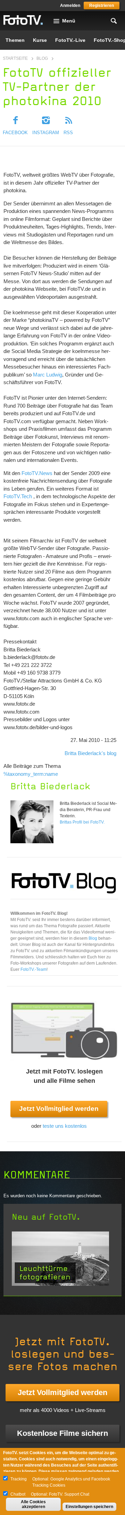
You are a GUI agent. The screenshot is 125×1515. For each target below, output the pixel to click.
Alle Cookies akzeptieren (33, 1504)
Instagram (45, 132)
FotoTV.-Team (33, 969)
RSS (68, 132)
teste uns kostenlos (65, 1126)
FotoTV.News (37, 473)
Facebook (15, 132)
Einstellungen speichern (89, 1506)
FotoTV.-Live (70, 40)
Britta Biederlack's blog (90, 753)
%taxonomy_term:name (30, 774)
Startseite (15, 58)
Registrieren (101, 5)
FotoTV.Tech (17, 496)
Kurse (40, 40)
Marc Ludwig (47, 375)
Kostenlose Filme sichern (62, 1433)
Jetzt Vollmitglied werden (59, 1108)
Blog (42, 58)
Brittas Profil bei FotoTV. (82, 822)
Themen (15, 40)
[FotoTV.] (23, 20)
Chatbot (17, 1494)
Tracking (18, 1479)
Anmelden (70, 5)
